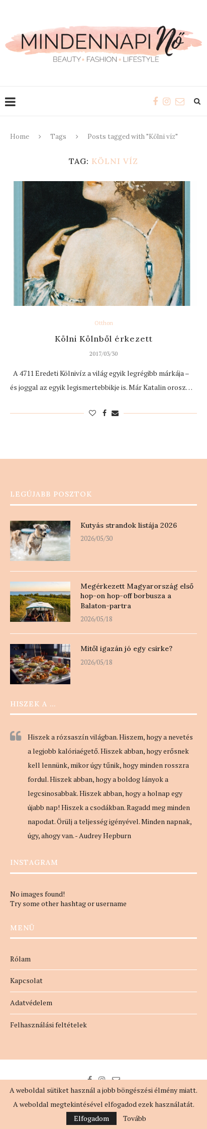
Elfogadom (91, 1118)
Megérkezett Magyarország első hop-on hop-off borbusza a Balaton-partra (136, 596)
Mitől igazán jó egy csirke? (126, 648)
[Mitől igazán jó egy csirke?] (40, 664)
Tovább (134, 1118)
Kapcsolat (26, 980)
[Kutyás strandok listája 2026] (40, 541)
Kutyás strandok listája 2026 (128, 525)
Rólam (20, 958)
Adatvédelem (31, 1002)
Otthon (103, 323)
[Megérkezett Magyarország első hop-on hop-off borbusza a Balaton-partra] (40, 602)
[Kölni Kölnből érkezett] (103, 243)
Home (19, 136)
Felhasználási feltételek (48, 1024)
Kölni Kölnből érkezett (104, 339)
